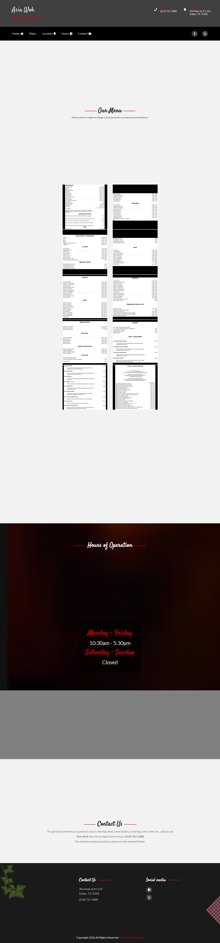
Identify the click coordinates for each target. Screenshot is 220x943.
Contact (83, 33)
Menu (32, 33)
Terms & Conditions (132, 937)
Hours (65, 33)
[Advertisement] (110, 73)
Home (15, 33)
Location (47, 33)
